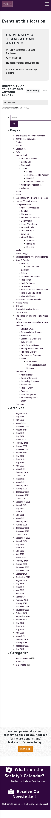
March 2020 (20, 557)
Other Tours (32, 361)
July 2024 (20, 436)
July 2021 (20, 508)
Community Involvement (31, 332)
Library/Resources (23, 204)
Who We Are (21, 371)
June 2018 (20, 626)
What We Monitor (28, 296)
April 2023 (20, 465)
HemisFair (31, 243)
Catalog (24, 210)
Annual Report (27, 374)
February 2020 (22, 560)
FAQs (18, 152)
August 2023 (21, 452)
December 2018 (22, 606)
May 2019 (20, 590)
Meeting (30, 178)
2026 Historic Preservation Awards (30, 135)
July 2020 (20, 544)
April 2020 (20, 554)
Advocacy (25, 263)
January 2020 (21, 563)
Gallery (24, 273)
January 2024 (21, 446)
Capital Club (26, 161)
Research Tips (27, 230)
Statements (21, 664)
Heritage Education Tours (32, 348)
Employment (21, 148)
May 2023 (20, 462)
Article (18, 661)
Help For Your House (30, 345)
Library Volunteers (29, 224)
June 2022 (20, 478)
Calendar (25, 269)
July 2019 (20, 583)
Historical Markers (29, 351)
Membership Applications (32, 184)
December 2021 (22, 491)
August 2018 (21, 619)
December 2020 (22, 527)
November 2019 (22, 570)
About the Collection (30, 207)
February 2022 (22, 485)
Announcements (23, 658)
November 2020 (22, 531)
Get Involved (21, 155)
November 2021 (22, 495)
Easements (26, 335)
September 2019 (23, 577)
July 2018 (20, 622)
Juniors (24, 168)
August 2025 (21, 429)
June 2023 (20, 459)
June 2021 (20, 511)
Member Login (22, 253)
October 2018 (21, 613)
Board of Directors (29, 377)
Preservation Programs (31, 355)
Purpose (24, 391)
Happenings (26, 279)
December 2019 (22, 567)
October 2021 (21, 498)
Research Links (27, 227)
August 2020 (21, 541)
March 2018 (20, 635)
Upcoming (33, 90)
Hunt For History (28, 282)
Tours (23, 358)
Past (45, 90)
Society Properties (29, 397)
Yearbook (20, 404)
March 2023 (20, 468)
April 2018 (20, 632)
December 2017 (22, 645)
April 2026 (20, 419)
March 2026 (20, 423)
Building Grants (27, 328)
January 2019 (21, 603)
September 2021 (23, 501)
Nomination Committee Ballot (29, 299)
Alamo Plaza (32, 240)
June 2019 (20, 586)
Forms (29, 171)
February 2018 (22, 639)
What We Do (21, 325)
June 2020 (20, 547)
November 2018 (22, 609)
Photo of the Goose (35, 181)
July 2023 (20, 455)
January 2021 (21, 524)
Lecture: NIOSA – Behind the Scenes (32, 197)
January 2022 (21, 488)
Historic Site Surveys (30, 217)
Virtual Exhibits (27, 237)
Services (25, 233)
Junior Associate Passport (38, 174)
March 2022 (20, 482)
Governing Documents (31, 381)
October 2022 (21, 475)
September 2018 (23, 616)
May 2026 (20, 416)
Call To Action (33, 266)
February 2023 (22, 472)
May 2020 (20, 550)
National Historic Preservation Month (32, 256)
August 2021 (21, 504)
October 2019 (21, 573)
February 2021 (22, 521)
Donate (19, 145)
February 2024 (22, 442)
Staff (23, 400)
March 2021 (20, 518)
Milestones (26, 384)
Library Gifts (26, 220)
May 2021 (20, 514)
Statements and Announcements (35, 289)
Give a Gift (26, 165)
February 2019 (22, 599)
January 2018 (21, 642)
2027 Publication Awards (26, 138)
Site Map (19, 305)
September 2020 (23, 537)
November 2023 (22, 449)
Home (18, 191)
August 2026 (21, 413)
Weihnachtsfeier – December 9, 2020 (32, 322)
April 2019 (20, 593)
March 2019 (20, 596)
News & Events (22, 260)
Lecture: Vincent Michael (26, 201)
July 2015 (20, 649)
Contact (19, 142)
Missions (30, 246)
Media (18, 250)
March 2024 (20, 439)
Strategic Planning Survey (27, 309)
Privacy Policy (22, 302)
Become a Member (29, 158)
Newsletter (26, 286)
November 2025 (22, 426)
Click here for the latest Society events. (28, 781)
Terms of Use (22, 312)
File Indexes (26, 214)
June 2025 (20, 432)
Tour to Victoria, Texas (31, 292)
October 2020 (21, 534)
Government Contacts (31, 276)
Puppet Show (27, 387)
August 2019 (21, 580)
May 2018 (20, 629)
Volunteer (25, 188)
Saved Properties (28, 394)
